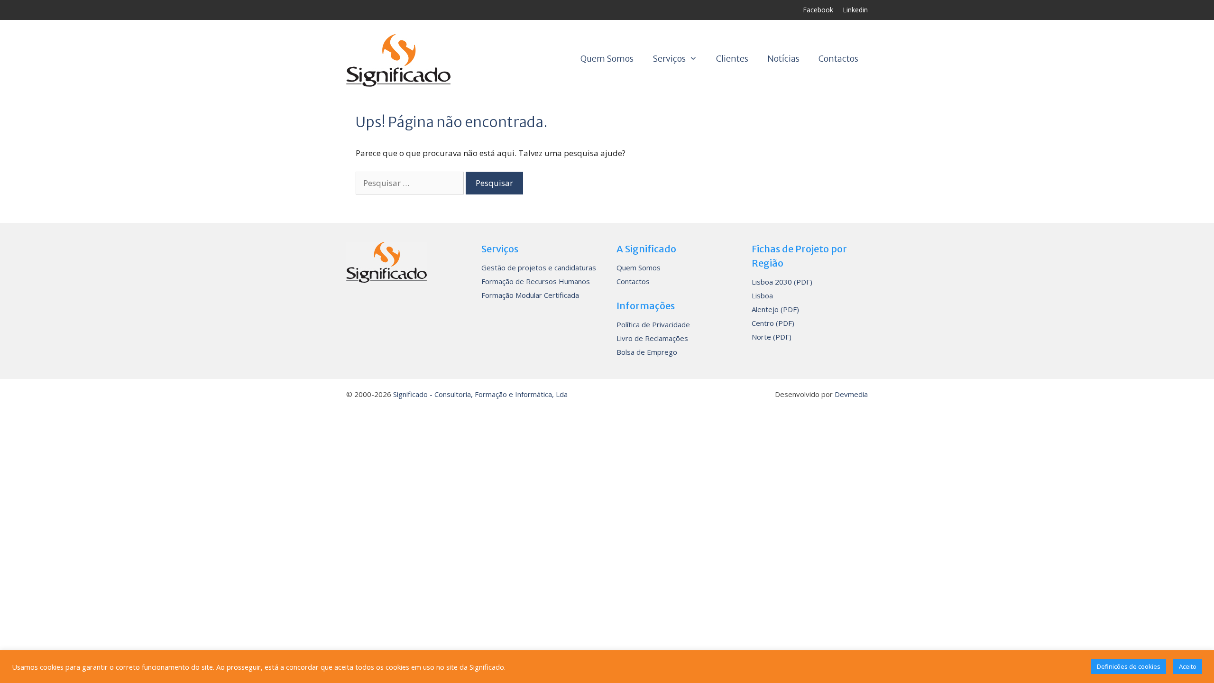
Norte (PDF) (771, 337)
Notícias (783, 58)
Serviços (669, 58)
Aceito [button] (1187, 666)
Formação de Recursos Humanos (535, 281)
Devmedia (851, 394)
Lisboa (762, 295)
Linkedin (855, 9)
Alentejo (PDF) (775, 309)
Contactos (838, 58)
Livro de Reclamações (652, 338)
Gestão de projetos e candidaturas (538, 267)
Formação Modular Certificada (530, 295)
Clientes (732, 58)
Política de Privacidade (653, 324)
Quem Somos (607, 58)
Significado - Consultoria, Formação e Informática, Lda (480, 394)
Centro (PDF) (773, 323)
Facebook (818, 9)
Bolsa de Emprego (646, 352)
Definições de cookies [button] (1128, 666)
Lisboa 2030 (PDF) (782, 281)
